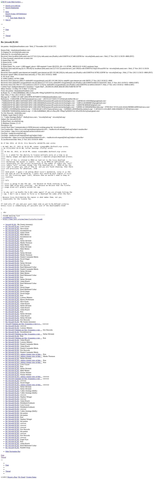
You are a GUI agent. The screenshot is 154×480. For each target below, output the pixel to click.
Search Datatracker (12, 8)
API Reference (21, 14)
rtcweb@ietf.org (9, 217)
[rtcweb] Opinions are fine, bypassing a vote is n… (23, 324)
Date (7, 30)
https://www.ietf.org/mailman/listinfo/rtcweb (22, 219)
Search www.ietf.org (12, 6)
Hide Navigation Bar (12, 451)
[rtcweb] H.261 (10, 224)
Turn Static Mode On (17, 18)
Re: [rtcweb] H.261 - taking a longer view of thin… (23, 354)
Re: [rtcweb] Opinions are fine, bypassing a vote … (23, 330)
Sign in (7, 20)
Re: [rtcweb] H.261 (12, 226)
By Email (21, 477)
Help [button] (7, 12)
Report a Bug (12, 477)
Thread (7, 36)
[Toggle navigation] (22, 2)
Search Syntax (10, 14)
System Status (31, 477)
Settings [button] (8, 16)
